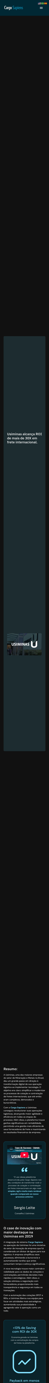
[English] (39, 3)
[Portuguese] (42, 3)
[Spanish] (45, 3)
